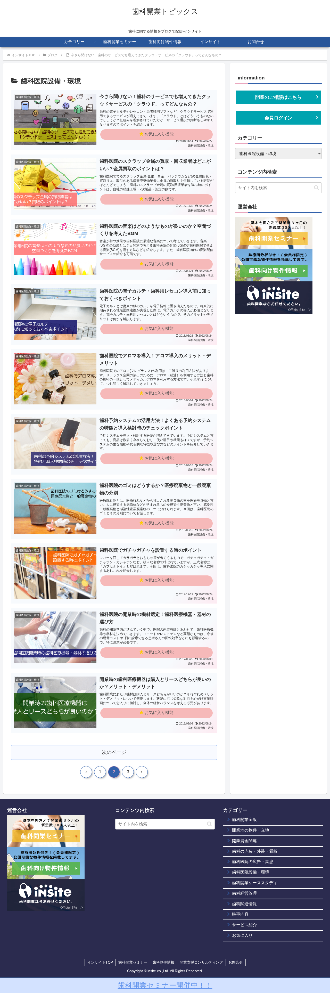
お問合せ (235, 962)
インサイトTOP (100, 962)
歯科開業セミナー (132, 962)
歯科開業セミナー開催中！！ (165, 985)
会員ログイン (278, 117)
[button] (316, 188)
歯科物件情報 (163, 962)
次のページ (114, 752)
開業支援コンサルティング (201, 962)
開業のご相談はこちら (278, 97)
